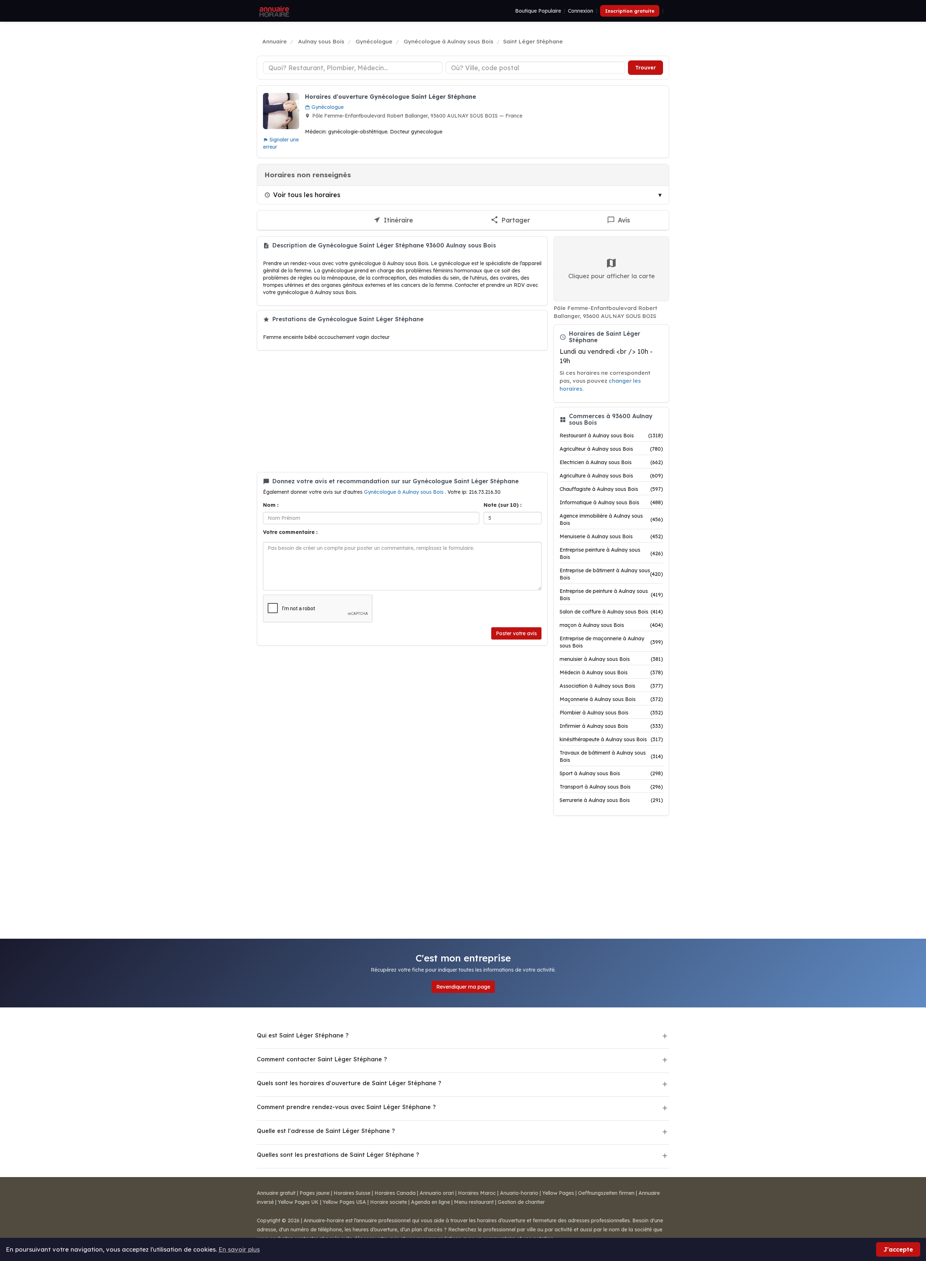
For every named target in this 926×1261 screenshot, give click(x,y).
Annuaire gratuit (276, 1193)
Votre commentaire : (290, 532)
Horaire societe (388, 1202)
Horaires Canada (395, 1193)
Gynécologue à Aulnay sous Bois (404, 492)
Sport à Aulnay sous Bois (611, 773)
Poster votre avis (516, 633)
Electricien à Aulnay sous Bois (611, 462)
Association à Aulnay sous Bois (611, 686)
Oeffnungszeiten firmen (606, 1193)
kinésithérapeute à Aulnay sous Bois (611, 739)
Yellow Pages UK (298, 1202)
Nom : (271, 505)
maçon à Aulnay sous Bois (611, 625)
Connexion (580, 11)
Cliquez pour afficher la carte (611, 276)
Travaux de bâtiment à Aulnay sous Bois (611, 756)
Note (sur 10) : (503, 505)
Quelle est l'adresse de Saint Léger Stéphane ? (326, 1130)
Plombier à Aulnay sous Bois (611, 712)
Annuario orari (437, 1193)
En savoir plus (239, 1249)
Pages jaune (315, 1193)
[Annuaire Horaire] (273, 10)
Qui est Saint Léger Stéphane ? (303, 1035)
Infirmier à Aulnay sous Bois (611, 726)
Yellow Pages (558, 1193)
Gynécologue (327, 107)
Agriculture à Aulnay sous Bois (611, 475)
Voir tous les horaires (306, 195)
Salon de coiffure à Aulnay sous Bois (611, 611)
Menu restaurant (474, 1202)
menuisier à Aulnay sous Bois (611, 659)
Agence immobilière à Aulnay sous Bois (611, 519)
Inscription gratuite (629, 11)
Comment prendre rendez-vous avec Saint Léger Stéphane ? (346, 1107)
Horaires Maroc (477, 1193)
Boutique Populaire (538, 11)
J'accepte (898, 1249)
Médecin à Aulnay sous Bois (611, 672)
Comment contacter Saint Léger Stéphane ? (322, 1059)
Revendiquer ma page (463, 987)
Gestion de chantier (521, 1202)
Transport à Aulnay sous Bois (611, 787)
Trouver (645, 67)
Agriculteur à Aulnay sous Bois (611, 449)
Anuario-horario (519, 1193)
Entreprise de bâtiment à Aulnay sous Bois (611, 574)
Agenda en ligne (430, 1202)
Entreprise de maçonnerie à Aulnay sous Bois (611, 642)
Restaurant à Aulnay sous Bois (611, 435)
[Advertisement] (402, 411)
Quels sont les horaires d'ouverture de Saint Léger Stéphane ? (349, 1083)
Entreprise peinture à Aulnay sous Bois (611, 553)
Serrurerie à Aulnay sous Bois (611, 800)
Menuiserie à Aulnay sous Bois (611, 536)
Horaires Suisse (352, 1193)
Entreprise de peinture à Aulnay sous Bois (611, 595)
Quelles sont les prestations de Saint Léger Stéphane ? (338, 1154)
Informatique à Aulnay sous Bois (611, 502)
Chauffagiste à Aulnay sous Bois (611, 489)
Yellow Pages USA (344, 1202)
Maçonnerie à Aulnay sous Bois (611, 699)
